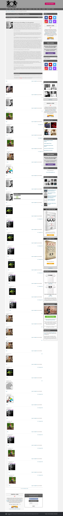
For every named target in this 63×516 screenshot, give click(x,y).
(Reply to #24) (41, 394)
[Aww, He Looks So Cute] (47, 89)
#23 (37, 367)
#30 (37, 461)
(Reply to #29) (41, 461)
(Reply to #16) (41, 286)
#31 (37, 475)
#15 (37, 259)
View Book (50, 263)
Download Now (50, 53)
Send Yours (50, 99)
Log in (7, 17)
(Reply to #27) (41, 434)
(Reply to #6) (41, 151)
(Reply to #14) (41, 259)
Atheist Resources (47, 138)
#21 (41, 340)
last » (27, 488)
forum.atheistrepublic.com (50, 172)
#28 (37, 434)
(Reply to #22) (41, 367)
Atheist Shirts (46, 271)
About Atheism (46, 187)
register (9, 17)
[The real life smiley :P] (53, 96)
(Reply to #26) (41, 421)
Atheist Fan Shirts (47, 120)
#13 (37, 232)
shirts (54, 332)
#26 (37, 407)
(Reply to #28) (41, 448)
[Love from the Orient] (53, 89)
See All (51, 120)
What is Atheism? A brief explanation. (51, 193)
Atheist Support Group (47, 143)
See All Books (50, 268)
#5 (38, 124)
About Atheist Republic (50, 3)
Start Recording (50, 316)
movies (45, 333)
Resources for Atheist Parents (48, 148)
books (52, 332)
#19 (41, 313)
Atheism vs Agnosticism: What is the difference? (51, 200)
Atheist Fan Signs (47, 82)
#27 (37, 421)
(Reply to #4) (41, 124)
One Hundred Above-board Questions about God (52, 190)
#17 (37, 286)
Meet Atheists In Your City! (48, 150)
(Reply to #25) (41, 407)
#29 (37, 448)
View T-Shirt (50, 283)
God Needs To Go (50, 238)
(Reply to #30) (41, 475)
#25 (37, 394)
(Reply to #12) (41, 232)
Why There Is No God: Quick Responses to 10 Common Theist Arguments (52, 196)
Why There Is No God (50, 209)
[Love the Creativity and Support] (47, 96)
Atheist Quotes (46, 177)
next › (25, 488)
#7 (38, 151)
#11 (41, 205)
